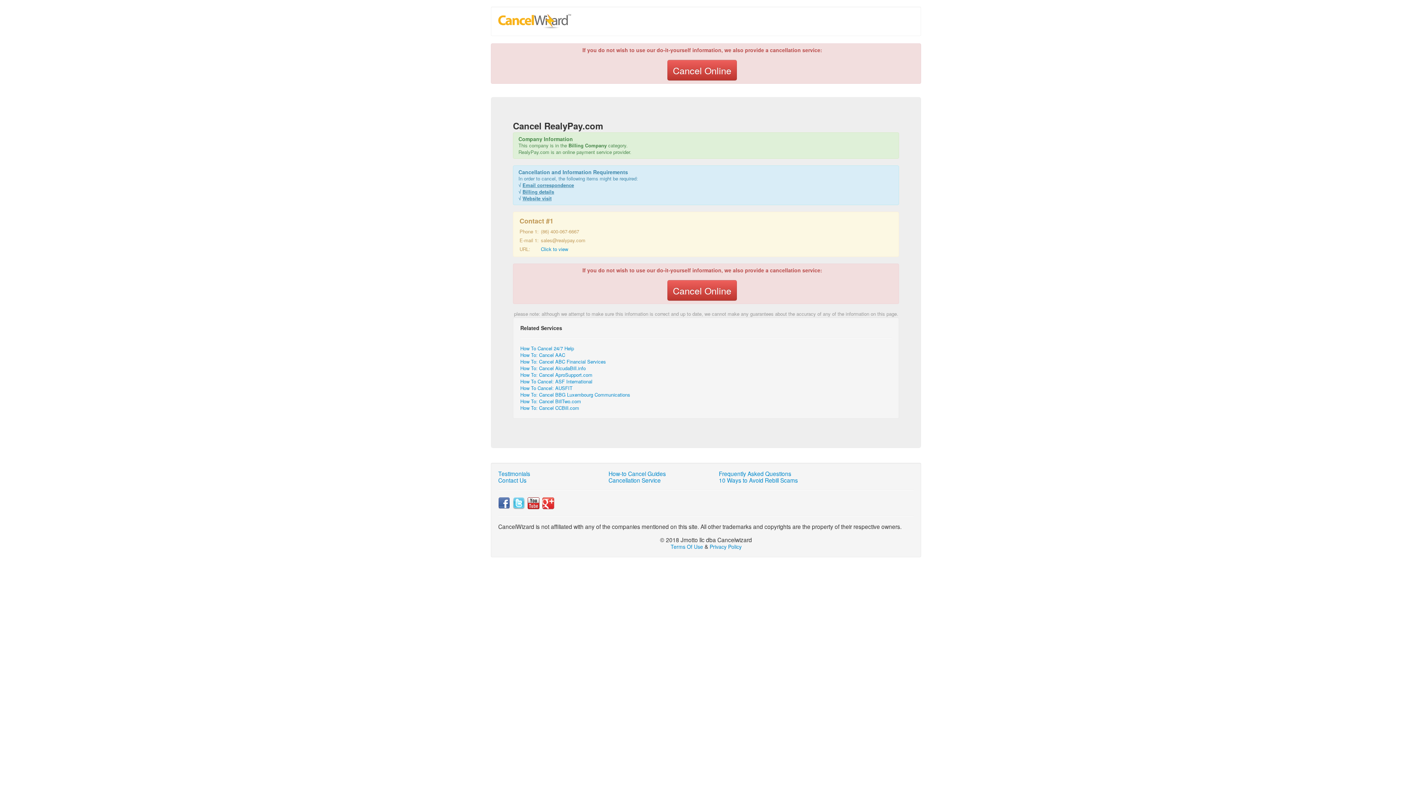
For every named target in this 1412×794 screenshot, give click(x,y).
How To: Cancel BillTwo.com (550, 401)
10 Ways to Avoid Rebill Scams (758, 480)
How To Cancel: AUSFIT (546, 388)
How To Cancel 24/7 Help (547, 348)
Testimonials (514, 473)
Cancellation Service (635, 480)
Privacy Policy (726, 546)
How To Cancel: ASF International (556, 381)
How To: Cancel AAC (542, 354)
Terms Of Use (687, 546)
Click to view (554, 249)
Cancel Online (702, 70)
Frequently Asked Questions (755, 473)
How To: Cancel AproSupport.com (556, 374)
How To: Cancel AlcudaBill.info (553, 368)
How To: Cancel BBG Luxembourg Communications (575, 394)
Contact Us (512, 480)
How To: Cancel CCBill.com (549, 407)
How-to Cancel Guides (637, 473)
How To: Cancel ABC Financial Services (563, 361)
